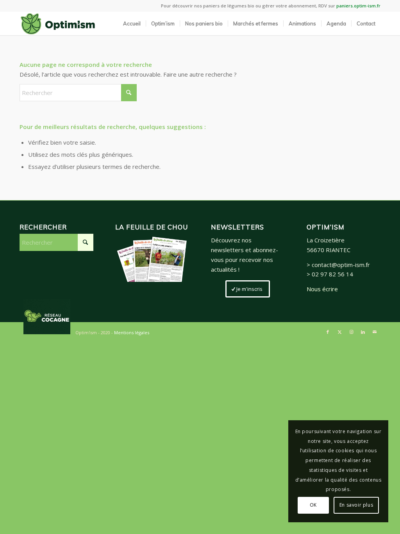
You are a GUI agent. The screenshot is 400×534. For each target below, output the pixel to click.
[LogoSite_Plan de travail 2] (58, 23)
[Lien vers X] (339, 332)
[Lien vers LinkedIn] (363, 332)
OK (313, 505)
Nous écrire (322, 289)
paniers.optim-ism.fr (358, 6)
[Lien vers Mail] (374, 332)
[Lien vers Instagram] (351, 332)
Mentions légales (131, 332)
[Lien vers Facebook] (328, 332)
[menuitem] (132, 23)
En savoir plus (356, 505)
